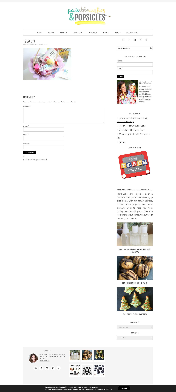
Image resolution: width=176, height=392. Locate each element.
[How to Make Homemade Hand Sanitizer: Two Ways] (135, 245)
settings (109, 389)
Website (26, 143)
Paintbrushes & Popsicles (88, 14)
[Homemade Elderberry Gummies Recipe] (99, 374)
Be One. (122, 142)
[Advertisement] (129, 365)
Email (25, 135)
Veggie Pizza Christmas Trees (131, 130)
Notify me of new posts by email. (35, 160)
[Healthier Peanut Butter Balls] (135, 279)
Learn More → (44, 361)
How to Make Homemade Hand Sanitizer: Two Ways (135, 250)
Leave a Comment (43, 44)
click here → (131, 218)
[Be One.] (87, 374)
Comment (27, 106)
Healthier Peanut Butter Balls (132, 125)
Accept (124, 388)
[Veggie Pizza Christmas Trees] (135, 310)
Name (26, 126)
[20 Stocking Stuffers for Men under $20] (75, 374)
